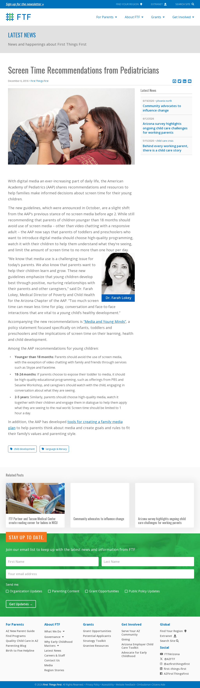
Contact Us (52, 660)
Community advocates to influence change (162, 108)
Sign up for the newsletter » (25, 4)
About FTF (132, 17)
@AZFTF (169, 659)
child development (24, 449)
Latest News (22, 35)
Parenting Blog (16, 645)
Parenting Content (65, 591)
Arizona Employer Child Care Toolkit (137, 646)
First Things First (39, 81)
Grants (156, 17)
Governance (52, 637)
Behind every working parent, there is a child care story (165, 148)
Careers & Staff (54, 655)
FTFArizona (172, 654)
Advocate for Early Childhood (134, 654)
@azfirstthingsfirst (177, 664)
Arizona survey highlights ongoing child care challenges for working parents (165, 128)
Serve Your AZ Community (130, 632)
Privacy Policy (93, 684)
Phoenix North (164, 101)
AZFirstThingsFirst (176, 673)
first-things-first (175, 669)
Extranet (157, 4)
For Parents (104, 17)
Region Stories (54, 670)
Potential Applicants (97, 636)
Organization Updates (26, 591)
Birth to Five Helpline (20, 650)
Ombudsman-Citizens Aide (151, 684)
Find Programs (16, 636)
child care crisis (164, 140)
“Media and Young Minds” (105, 321)
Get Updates (21, 604)
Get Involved (181, 17)
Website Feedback (125, 684)
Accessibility (108, 684)
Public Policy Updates (144, 591)
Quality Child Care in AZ (22, 641)
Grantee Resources (96, 645)
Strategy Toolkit (94, 641)
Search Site (182, 4)
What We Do (52, 631)
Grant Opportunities (104, 591)
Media (48, 665)
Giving (125, 639)
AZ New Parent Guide (20, 631)
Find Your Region (127, 4)
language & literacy (56, 449)
